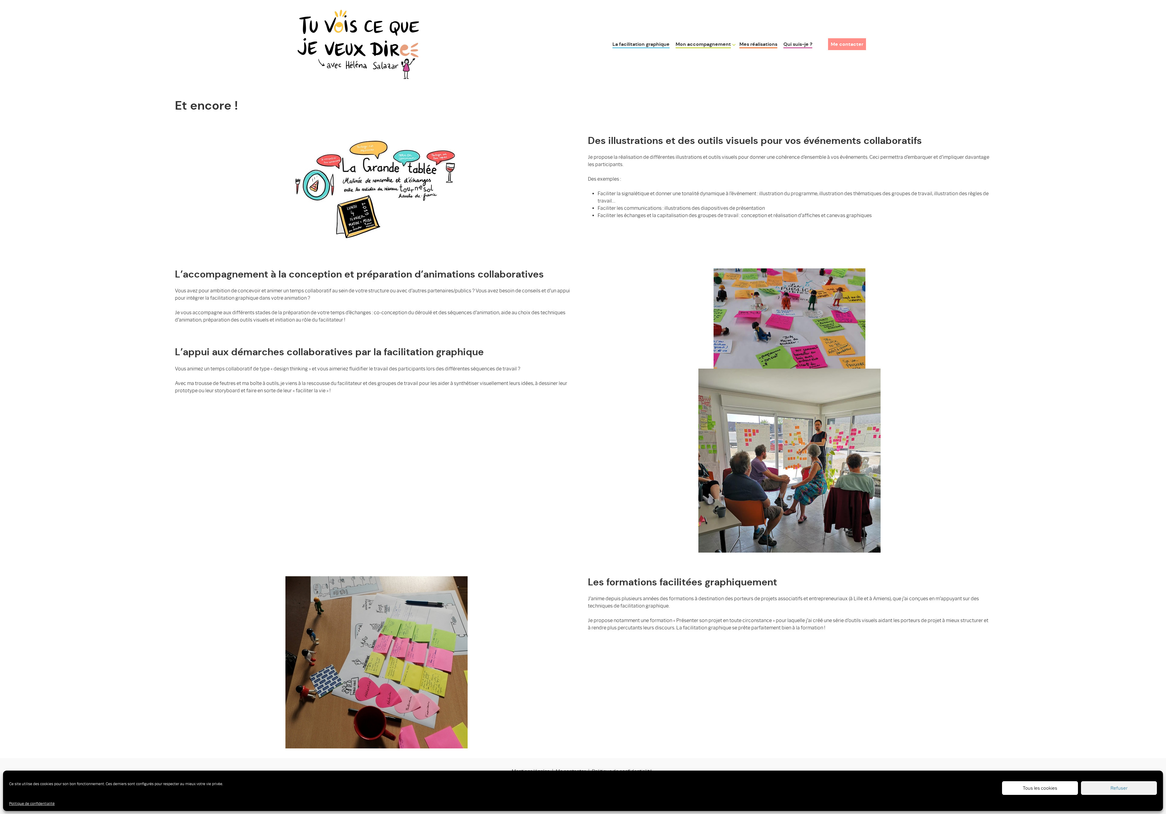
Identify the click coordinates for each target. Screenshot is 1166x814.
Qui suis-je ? (797, 44)
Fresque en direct (697, 57)
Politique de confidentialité (32, 803)
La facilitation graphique (641, 44)
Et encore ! (688, 86)
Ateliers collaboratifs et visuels (712, 67)
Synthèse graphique (699, 77)
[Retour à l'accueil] (358, 43)
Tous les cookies (1040, 788)
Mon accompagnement (703, 44)
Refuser (1119, 788)
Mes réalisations (758, 44)
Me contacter (847, 44)
